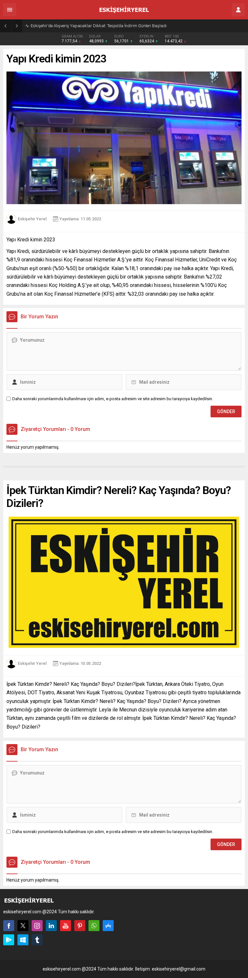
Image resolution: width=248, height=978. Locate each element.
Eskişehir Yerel (32, 218)
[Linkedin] (51, 925)
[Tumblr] (37, 939)
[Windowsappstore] (22, 939)
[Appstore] (108, 925)
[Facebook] (8, 925)
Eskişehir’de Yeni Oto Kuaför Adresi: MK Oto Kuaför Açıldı (82, 25)
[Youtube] (65, 925)
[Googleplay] (8, 939)
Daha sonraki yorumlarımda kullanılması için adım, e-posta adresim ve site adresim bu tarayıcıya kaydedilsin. (112, 399)
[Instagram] (37, 925)
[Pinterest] (79, 925)
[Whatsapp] (93, 925)
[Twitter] (22, 925)
